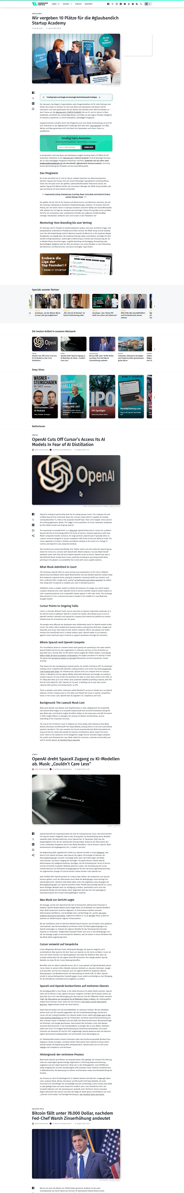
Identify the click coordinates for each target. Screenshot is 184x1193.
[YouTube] (125, 4)
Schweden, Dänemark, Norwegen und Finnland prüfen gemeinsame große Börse (131, 358)
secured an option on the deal (64, 658)
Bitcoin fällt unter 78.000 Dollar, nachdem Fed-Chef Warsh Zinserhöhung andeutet (101, 358)
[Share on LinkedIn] (33, 103)
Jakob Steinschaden (42, 450)
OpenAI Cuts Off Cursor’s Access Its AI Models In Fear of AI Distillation (44, 358)
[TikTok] (129, 4)
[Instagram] (117, 4)
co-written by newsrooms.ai (62, 450)
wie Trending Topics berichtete (92, 1094)
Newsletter (88, 4)
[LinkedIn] (121, 4)
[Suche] (141, 4)
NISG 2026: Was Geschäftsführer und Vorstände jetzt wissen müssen (133, 315)
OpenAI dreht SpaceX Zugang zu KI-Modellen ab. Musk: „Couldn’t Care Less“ (73, 358)
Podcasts (78, 4)
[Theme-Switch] (148, 4)
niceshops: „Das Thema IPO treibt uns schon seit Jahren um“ (104, 314)
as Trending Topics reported (69, 740)
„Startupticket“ (95, 126)
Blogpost (100, 852)
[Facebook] (108, 4)
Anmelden (88, 147)
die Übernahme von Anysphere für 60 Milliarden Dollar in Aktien (70, 999)
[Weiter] (154, 306)
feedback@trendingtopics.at (51, 163)
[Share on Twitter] (33, 98)
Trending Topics (37, 28)
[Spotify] (133, 4)
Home (54, 4)
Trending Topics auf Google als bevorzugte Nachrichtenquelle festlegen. (72, 97)
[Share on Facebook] (33, 93)
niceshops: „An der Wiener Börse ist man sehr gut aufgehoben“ (47, 314)
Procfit (55, 236)
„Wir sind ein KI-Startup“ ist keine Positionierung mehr (74, 314)
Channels (66, 4)
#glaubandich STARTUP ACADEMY (68, 112)
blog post (73, 530)
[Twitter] (112, 4)
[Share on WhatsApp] (33, 109)
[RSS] (137, 4)
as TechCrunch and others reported (88, 580)
